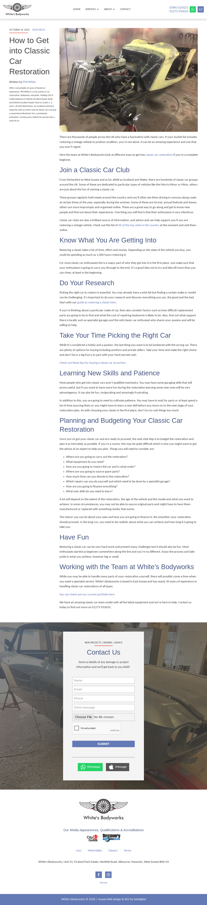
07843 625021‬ (178, 7)
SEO (127, 899)
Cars (78, 850)
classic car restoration (159, 155)
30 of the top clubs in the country (138, 225)
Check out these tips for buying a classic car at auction (93, 363)
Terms (127, 850)
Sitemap (103, 883)
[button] (90, 767)
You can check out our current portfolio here (87, 594)
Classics (112, 850)
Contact (125, 9)
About (108, 9)
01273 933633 (178, 11)
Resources (39, 30)
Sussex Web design (109, 899)
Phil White (29, 82)
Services (90, 9)
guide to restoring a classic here (96, 302)
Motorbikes (95, 850)
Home (77, 9)
